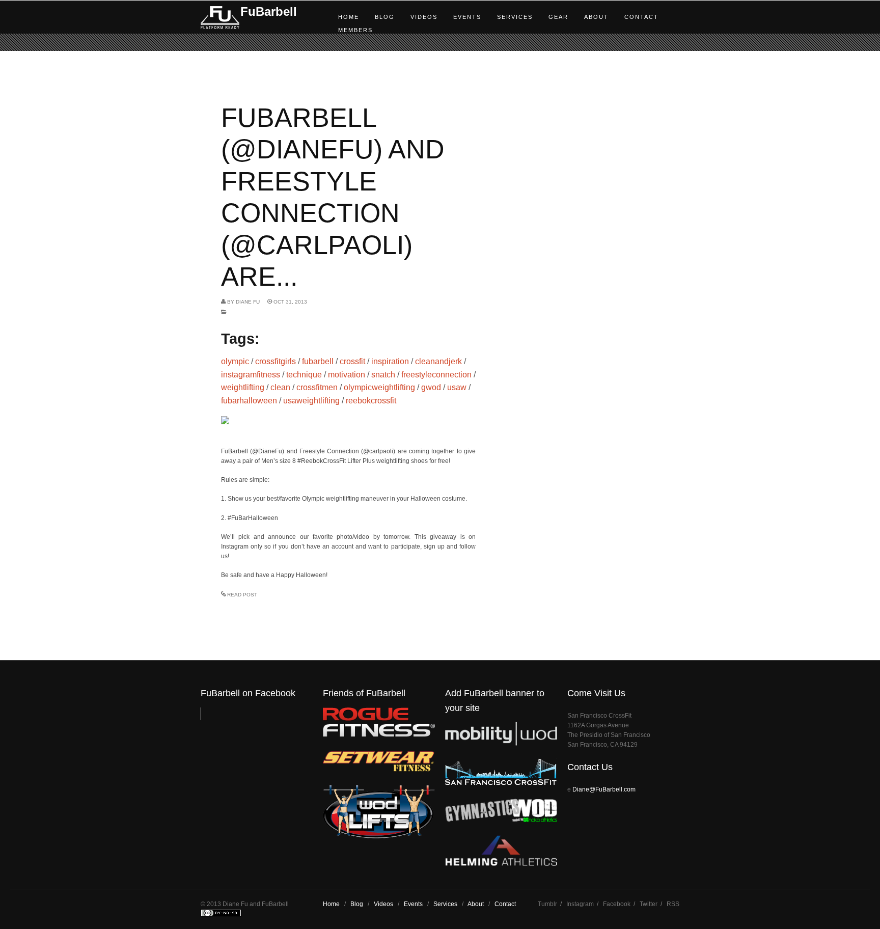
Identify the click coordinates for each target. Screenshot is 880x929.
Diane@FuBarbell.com (604, 789)
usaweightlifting (311, 400)
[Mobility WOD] (501, 743)
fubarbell (318, 361)
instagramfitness (250, 374)
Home (348, 17)
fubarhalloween (249, 400)
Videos (423, 17)
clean (280, 387)
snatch (383, 374)
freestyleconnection (436, 374)
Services (515, 17)
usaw (456, 387)
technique (304, 374)
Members (355, 30)
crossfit (352, 361)
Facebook (616, 904)
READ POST (242, 594)
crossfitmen (317, 387)
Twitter (648, 904)
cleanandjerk (438, 361)
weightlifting (242, 387)
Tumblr (547, 904)
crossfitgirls (275, 361)
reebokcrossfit (371, 400)
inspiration (390, 361)
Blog (385, 17)
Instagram (580, 904)
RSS (673, 904)
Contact (641, 17)
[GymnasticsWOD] (501, 820)
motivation (346, 374)
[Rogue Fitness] (379, 735)
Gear (558, 17)
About (596, 17)
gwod (431, 387)
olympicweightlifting (379, 387)
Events (467, 17)
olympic (235, 361)
